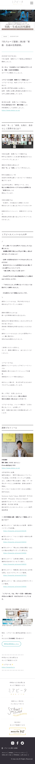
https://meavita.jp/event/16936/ (14, 586)
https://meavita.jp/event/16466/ (14, 553)
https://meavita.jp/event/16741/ (14, 575)
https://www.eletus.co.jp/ (11, 110)
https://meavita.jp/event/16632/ (14, 564)
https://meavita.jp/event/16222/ (14, 542)
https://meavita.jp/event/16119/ (14, 531)
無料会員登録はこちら (11, 644)
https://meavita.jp (8, 667)
